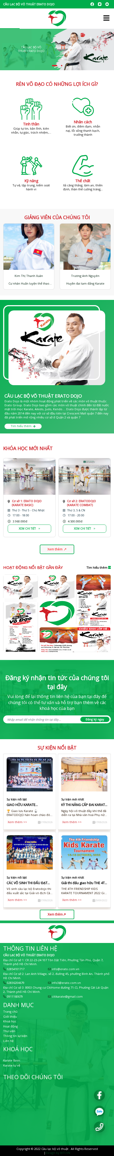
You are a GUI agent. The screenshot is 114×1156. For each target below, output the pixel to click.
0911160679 (14, 996)
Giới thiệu (10, 1016)
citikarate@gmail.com (67, 996)
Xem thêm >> (17, 822)
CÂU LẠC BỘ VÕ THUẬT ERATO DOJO (29, 955)
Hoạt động (10, 1026)
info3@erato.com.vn (66, 983)
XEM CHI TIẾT (27, 528)
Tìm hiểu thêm (21, 426)
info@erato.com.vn (65, 969)
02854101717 (15, 969)
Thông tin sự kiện (15, 1036)
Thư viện (9, 1031)
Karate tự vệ (11, 1065)
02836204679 (15, 983)
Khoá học (9, 1021)
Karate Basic (11, 1060)
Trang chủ (10, 1011)
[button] (54, 66)
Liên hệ (8, 1041)
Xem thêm (55, 549)
